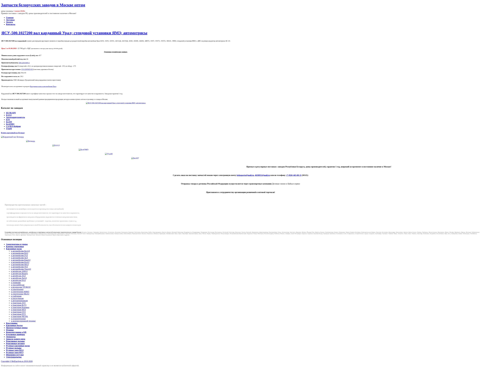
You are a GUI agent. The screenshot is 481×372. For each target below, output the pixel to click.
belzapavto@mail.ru (245, 175)
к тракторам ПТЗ (18, 314)
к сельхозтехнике (18, 319)
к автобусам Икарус (19, 274)
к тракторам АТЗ (18, 303)
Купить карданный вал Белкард (13, 133)
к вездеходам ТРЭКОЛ (20, 287)
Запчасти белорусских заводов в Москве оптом (43, 5)
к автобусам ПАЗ (18, 280)
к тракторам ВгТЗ (18, 305)
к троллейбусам (17, 285)
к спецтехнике (17, 289)
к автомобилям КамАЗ (20, 260)
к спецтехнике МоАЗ (20, 294)
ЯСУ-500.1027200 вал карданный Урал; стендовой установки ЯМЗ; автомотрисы (74, 33)
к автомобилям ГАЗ (19, 255)
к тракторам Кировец (20, 307)
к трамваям (16, 283)
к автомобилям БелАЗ (20, 251)
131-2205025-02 (27, 69)
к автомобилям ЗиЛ (19, 258)
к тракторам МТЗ (18, 310)
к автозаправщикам (19, 301)
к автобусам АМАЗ (19, 271)
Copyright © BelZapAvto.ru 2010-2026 (17, 361)
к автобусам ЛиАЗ (19, 278)
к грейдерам (16, 296)
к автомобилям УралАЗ (21, 269)
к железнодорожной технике (23, 321)
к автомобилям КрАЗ (20, 262)
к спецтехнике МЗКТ (20, 292)
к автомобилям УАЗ (19, 267)
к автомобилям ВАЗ (19, 253)
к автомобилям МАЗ (20, 264)
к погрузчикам (17, 298)
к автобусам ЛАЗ (18, 276)
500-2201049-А (24, 63)
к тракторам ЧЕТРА (19, 316)
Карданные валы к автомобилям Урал (43, 86)
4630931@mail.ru (262, 175)
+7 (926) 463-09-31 (294, 175)
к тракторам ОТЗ (18, 312)
